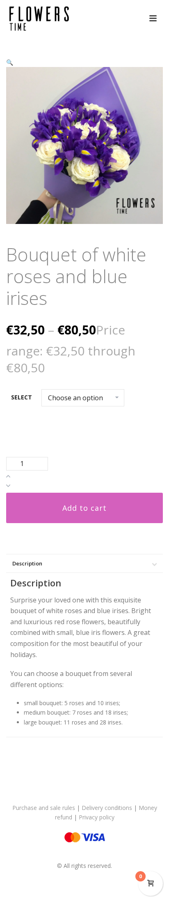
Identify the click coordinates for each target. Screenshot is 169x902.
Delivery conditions (107, 808)
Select (21, 397)
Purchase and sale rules (43, 808)
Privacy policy (96, 817)
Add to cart (84, 508)
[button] (9, 62)
